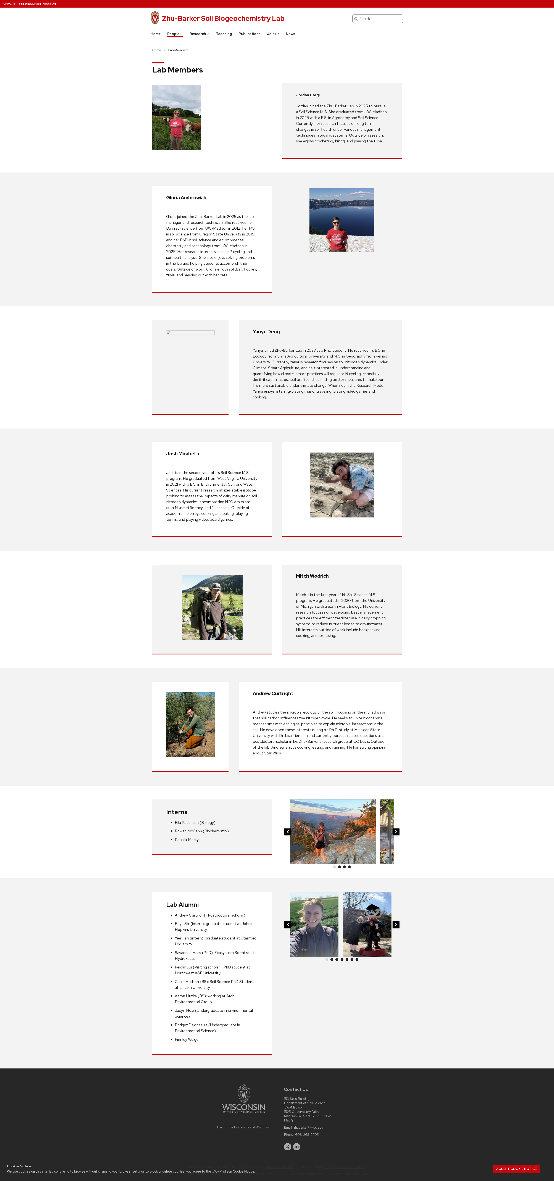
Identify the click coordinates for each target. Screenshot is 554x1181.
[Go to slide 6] (352, 959)
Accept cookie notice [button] (516, 1169)
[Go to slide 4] (349, 867)
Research (198, 34)
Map (287, 1120)
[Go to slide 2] (339, 867)
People (173, 34)
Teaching (224, 34)
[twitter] (287, 1146)
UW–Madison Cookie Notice (233, 1171)
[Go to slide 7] (357, 959)
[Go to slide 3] (344, 867)
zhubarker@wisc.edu (308, 1127)
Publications (250, 34)
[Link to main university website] (243, 1113)
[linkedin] (296, 1146)
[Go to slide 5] (347, 959)
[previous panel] (287, 831)
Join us (273, 34)
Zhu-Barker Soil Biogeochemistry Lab (223, 18)
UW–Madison (29, 4)
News (290, 34)
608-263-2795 (307, 1135)
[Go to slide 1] (334, 867)
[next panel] (396, 831)
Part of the (243, 1127)
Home (156, 34)
